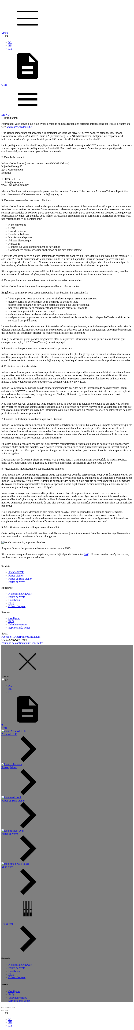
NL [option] (10, 42)
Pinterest (24, 636)
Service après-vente (19, 627)
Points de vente (16, 596)
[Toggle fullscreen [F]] (9, 1007)
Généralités (37, 642)
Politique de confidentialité (16, 642)
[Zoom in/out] (13, 1007)
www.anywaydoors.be (19, 126)
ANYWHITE (16, 572)
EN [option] (10, 45)
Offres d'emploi (16, 606)
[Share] (6, 1007)
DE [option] (10, 48)
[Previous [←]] (2, 1010)
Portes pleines (16, 575)
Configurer (14, 618)
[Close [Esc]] (2, 1007)
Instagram (34, 636)
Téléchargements (17, 624)
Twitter (16, 636)
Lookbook (14, 600)
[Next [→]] (6, 1010)
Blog (11, 603)
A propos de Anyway (20, 593)
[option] (70, 42)
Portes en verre (16, 581)
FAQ (86, 554)
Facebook (6, 636)
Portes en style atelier (20, 578)
